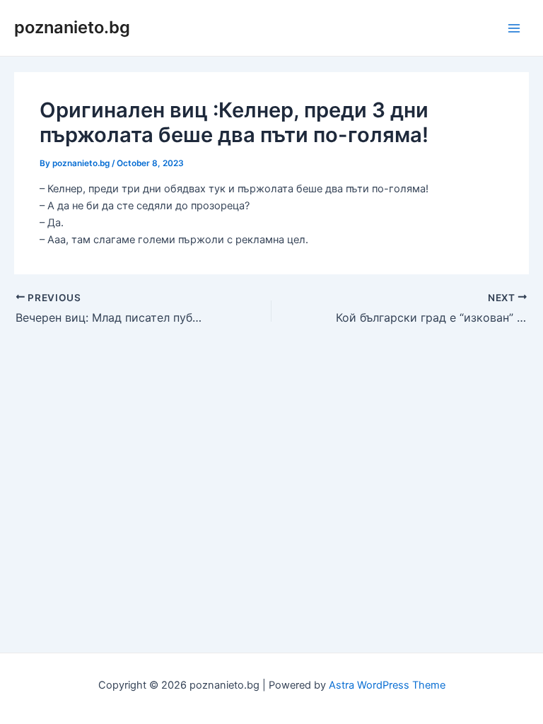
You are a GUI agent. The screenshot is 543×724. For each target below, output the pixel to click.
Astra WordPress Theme (387, 685)
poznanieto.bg (72, 27)
